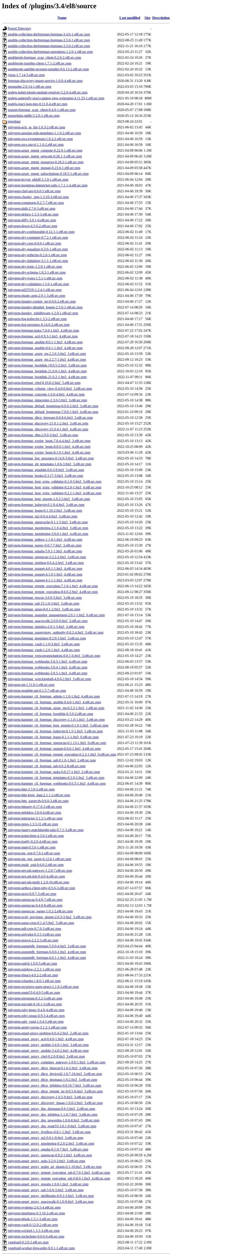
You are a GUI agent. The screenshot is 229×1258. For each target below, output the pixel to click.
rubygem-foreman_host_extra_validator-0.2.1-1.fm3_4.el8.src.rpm (54, 493)
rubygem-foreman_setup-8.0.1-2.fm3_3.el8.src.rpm (44, 609)
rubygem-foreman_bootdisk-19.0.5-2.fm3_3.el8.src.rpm (47, 365)
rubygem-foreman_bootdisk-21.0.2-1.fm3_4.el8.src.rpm (47, 377)
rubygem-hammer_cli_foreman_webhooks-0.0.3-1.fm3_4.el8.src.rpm (57, 783)
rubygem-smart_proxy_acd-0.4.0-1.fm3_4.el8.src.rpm (46, 1039)
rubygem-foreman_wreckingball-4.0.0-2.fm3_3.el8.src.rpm (49, 679)
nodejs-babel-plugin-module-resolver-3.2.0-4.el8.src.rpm (47, 92)
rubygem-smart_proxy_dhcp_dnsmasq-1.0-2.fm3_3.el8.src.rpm (52, 1080)
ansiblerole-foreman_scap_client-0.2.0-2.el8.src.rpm (44, 57)
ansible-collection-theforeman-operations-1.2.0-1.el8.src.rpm (50, 52)
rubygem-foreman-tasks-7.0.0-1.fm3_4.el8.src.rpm (43, 330)
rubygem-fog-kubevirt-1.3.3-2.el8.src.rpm (37, 319)
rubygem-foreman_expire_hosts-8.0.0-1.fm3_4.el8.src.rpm (49, 447)
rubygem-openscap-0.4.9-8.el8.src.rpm (35, 905)
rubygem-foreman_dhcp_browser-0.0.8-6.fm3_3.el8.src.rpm (50, 417)
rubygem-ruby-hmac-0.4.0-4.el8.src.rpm (36, 1010)
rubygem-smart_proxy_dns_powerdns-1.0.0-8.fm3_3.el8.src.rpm (53, 1120)
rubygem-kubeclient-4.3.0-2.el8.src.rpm (36, 836)
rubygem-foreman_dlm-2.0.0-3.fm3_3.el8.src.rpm (43, 435)
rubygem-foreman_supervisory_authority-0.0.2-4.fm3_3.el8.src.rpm (55, 632)
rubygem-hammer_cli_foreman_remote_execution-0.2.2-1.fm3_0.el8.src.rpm (62, 754)
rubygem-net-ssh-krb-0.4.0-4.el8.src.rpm (36, 876)
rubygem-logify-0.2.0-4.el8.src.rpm (32, 841)
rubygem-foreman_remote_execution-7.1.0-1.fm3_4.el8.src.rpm (53, 586)
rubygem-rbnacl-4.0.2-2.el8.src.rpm (33, 975)
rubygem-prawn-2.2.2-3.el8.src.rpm (33, 940)
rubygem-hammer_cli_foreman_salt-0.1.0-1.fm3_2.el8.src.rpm (52, 760)
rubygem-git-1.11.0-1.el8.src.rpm (31, 685)
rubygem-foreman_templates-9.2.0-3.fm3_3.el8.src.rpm (47, 638)
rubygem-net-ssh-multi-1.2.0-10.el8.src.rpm (38, 882)
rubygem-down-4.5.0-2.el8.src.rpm (32, 226)
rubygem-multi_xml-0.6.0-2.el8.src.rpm (36, 865)
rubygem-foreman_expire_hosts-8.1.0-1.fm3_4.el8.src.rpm (49, 452)
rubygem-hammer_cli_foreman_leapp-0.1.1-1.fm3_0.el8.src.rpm (53, 737)
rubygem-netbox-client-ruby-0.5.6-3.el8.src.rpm (41, 888)
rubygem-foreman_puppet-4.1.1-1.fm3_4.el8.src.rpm (45, 580)
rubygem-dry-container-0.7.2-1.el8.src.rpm (38, 237)
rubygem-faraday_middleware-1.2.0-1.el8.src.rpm (43, 313)
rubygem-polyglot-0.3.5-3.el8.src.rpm (34, 934)
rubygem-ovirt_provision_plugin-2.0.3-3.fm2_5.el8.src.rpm (49, 917)
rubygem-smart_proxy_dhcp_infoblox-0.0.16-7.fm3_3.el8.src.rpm (54, 1085)
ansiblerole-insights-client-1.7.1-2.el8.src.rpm (39, 63)
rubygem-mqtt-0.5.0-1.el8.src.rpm (31, 847)
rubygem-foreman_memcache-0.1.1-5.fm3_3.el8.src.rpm (48, 522)
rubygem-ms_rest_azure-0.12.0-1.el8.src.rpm (39, 859)
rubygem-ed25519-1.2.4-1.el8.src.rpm (34, 290)
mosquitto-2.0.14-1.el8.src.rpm (29, 86)
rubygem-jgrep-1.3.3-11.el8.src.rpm (33, 824)
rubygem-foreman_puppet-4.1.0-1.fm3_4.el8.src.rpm (45, 574)
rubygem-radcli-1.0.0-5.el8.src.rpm (32, 963)
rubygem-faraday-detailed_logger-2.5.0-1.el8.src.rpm (45, 307)
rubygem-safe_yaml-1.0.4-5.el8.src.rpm (36, 1021)
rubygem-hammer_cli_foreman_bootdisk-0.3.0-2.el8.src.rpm (50, 714)
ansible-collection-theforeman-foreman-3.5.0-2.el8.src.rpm (49, 46)
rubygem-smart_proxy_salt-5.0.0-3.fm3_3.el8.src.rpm (45, 1190)
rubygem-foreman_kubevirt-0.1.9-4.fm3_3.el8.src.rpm (46, 505)
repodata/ (14, 121)
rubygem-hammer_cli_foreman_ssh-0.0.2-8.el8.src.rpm (46, 766)
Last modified (129, 18)
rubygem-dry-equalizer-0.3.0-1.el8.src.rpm (38, 249)
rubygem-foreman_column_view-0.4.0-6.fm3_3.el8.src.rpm (50, 388)
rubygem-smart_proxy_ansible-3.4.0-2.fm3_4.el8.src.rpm (48, 1051)
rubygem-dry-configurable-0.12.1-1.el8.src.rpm (41, 232)
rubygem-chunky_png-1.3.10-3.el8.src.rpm (38, 197)
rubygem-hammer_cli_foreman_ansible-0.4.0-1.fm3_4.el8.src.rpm (54, 702)
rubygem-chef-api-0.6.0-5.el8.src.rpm (34, 191)
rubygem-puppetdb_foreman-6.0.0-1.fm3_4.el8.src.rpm (47, 952)
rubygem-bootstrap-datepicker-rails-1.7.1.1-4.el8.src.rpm (47, 185)
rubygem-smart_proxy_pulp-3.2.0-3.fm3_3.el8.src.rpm (46, 1161)
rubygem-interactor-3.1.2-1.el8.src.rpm (35, 818)
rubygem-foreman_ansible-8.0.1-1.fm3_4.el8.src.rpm (45, 342)
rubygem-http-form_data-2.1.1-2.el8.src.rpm (39, 795)
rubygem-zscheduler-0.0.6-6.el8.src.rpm (36, 1236)
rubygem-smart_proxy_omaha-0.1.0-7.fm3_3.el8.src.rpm (48, 1149)
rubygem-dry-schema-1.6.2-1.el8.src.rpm (37, 272)
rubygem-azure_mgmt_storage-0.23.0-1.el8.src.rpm (44, 168)
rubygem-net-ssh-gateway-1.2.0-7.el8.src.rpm (40, 870)
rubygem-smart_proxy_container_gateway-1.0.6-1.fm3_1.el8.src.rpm (56, 1062)
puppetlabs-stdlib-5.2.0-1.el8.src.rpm (33, 115)
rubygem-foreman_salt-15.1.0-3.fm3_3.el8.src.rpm (43, 603)
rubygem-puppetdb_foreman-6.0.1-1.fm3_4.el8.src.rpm (47, 958)
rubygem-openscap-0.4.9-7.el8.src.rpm (35, 900)
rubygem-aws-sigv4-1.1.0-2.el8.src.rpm (36, 145)
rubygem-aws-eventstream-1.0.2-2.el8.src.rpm (40, 139)
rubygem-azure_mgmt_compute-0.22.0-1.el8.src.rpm (45, 150)
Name (61, 18)
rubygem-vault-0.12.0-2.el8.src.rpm (33, 1225)
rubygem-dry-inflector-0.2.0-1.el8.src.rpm (37, 255)
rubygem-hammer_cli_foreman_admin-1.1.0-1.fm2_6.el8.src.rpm (54, 696)
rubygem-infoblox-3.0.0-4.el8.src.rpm (34, 812)
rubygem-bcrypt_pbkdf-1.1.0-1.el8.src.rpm (38, 179)
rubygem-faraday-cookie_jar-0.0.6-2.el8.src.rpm (42, 301)
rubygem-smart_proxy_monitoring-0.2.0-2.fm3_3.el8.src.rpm (51, 1143)
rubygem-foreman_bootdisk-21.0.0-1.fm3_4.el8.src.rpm (47, 371)
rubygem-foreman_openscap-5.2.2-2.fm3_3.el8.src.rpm (47, 557)
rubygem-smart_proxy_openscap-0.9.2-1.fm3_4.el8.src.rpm (50, 1155)
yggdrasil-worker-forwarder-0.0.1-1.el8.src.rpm (41, 1248)
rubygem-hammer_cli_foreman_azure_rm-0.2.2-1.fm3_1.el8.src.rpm (56, 708)
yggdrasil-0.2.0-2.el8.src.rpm (28, 1242)
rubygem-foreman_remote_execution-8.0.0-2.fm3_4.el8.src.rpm (53, 592)
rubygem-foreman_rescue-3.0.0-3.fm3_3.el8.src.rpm (45, 598)
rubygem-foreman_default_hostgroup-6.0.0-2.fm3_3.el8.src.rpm (53, 406)
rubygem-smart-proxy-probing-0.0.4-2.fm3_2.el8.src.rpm (48, 1033)
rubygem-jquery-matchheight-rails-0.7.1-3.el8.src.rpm (45, 830)
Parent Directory (19, 28)
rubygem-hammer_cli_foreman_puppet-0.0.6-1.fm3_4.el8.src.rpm (54, 749)
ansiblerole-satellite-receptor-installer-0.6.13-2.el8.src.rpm (48, 69)
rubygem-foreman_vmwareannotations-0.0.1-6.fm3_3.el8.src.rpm (54, 656)
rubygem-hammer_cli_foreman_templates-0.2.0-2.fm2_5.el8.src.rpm (56, 778)
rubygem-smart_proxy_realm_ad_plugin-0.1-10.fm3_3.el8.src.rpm (55, 1167)
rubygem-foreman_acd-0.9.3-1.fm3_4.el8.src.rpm (43, 336)
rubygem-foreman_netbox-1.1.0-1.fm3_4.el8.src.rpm (45, 539)
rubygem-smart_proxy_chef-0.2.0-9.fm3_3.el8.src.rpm (46, 1056)
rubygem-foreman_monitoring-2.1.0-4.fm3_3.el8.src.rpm (48, 528)
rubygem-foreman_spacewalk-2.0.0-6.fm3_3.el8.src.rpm (47, 621)
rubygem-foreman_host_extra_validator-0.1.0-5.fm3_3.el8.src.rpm (54, 481)
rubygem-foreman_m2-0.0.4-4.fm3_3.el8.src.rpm (42, 516)
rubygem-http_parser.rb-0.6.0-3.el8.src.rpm (38, 801)
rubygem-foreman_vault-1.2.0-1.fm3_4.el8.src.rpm (44, 650)
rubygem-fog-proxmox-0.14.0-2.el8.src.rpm (39, 325)
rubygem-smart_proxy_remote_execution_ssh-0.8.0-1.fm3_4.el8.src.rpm (59, 1178)
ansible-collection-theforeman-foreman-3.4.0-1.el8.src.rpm (49, 34)
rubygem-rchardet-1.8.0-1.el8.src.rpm (34, 981)
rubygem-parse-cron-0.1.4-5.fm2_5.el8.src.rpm (41, 923)
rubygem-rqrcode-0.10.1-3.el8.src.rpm (35, 1004)
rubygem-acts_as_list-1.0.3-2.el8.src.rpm (36, 127)
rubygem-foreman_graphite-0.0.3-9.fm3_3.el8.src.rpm (46, 470)
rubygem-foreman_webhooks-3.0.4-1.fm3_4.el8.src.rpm (47, 667)
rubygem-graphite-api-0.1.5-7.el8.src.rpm (37, 690)
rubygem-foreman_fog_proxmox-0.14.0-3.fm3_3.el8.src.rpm (51, 458)
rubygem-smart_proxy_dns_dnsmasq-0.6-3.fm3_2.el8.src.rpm (51, 1109)
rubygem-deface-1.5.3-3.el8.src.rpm (33, 214)
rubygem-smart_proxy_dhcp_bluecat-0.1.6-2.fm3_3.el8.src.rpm (53, 1068)
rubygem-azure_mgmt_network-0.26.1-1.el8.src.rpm (45, 156)
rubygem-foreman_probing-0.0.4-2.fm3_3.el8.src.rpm (46, 563)
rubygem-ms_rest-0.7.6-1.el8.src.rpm (34, 853)
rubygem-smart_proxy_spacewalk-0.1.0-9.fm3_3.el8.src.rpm (50, 1201)
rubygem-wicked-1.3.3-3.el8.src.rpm (33, 1231)
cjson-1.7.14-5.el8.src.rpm (26, 75)
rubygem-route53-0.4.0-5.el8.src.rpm (34, 992)
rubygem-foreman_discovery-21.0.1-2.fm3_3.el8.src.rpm (48, 423)
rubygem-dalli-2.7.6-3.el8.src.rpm (31, 208)
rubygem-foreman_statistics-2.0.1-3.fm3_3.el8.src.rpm (46, 627)
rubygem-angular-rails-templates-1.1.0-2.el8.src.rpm (44, 133)
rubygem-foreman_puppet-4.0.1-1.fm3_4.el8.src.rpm (45, 568)
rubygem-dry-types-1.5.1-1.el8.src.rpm (35, 278)
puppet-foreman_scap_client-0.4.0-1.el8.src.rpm (41, 110)
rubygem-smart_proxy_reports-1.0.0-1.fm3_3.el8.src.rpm (48, 1184)
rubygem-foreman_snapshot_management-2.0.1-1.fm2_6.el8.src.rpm (56, 615)
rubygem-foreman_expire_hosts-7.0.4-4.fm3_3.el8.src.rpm (49, 441)
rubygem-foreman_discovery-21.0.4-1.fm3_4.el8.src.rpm (48, 429)
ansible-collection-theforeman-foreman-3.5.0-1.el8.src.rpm (49, 40)
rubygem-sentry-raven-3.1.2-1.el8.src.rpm (37, 1027)
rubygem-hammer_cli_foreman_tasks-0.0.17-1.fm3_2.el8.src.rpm (54, 772)
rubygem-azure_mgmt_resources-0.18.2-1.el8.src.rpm (45, 162)
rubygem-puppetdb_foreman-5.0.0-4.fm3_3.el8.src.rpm (47, 946)
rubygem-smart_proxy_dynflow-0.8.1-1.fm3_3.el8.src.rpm (49, 1132)
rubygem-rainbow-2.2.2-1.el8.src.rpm (34, 969)
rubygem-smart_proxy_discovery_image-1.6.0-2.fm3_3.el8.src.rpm (55, 1103)
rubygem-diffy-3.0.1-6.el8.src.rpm (32, 220)
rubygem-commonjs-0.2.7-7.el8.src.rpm (36, 203)
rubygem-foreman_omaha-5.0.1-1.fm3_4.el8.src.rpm (45, 551)
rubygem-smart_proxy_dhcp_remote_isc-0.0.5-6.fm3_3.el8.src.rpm (55, 1091)
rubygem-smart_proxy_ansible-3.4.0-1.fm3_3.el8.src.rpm (48, 1045)
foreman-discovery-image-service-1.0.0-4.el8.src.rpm (45, 81)
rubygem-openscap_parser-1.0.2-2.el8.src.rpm (40, 911)
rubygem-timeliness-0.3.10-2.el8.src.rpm (36, 1213)
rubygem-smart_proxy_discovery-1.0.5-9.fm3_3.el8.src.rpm (50, 1097)
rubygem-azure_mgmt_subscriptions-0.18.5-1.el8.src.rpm (48, 174)
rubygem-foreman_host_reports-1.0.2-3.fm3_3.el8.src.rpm (49, 499)
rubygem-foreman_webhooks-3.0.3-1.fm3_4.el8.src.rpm (47, 661)
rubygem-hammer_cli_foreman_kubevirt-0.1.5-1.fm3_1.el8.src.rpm (55, 731)
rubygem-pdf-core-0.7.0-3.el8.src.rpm (34, 929)
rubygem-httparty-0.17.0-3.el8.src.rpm (35, 807)
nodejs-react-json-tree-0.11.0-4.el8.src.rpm (37, 104)
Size (147, 18)
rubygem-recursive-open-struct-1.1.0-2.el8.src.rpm (43, 987)
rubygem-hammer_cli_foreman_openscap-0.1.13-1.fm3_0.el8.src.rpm (57, 743)
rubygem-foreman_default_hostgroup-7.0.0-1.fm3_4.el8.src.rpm (53, 412)
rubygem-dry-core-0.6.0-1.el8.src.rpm (34, 243)
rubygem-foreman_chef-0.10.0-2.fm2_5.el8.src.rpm (44, 383)
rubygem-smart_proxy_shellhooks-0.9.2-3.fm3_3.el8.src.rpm (51, 1196)
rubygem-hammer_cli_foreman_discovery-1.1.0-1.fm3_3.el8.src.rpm (56, 719)
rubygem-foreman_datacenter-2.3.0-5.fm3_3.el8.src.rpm (47, 400)
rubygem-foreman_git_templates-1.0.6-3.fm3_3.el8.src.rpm (49, 464)
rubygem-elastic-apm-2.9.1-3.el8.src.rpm (36, 296)
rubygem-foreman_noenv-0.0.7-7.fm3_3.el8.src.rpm (44, 545)
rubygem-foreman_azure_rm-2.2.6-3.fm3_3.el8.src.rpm (47, 354)
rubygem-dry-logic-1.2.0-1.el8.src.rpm (35, 266)
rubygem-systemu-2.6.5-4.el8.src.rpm (34, 1207)
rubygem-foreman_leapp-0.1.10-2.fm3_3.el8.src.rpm (45, 510)
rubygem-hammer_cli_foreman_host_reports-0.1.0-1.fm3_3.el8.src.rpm (58, 725)
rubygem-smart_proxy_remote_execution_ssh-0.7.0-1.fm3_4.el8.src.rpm (59, 1172)
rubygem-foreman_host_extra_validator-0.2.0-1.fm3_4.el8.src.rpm (54, 487)
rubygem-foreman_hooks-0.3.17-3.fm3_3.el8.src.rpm (45, 476)
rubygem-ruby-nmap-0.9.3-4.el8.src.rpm (36, 1016)
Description (161, 18)
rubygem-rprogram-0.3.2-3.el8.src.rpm (35, 998)
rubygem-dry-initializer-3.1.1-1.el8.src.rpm (38, 261)
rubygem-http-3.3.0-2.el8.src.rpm (31, 789)
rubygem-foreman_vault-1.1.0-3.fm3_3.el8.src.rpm (44, 644)
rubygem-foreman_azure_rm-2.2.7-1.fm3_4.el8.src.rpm (47, 359)
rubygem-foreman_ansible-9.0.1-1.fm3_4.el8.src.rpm (45, 348)
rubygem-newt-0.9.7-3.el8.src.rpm (32, 894)
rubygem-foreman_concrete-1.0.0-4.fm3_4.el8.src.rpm (46, 394)
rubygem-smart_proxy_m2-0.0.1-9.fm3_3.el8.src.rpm (45, 1138)
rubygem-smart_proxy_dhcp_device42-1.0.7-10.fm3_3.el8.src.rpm (55, 1074)
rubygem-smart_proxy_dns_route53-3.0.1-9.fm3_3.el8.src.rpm (52, 1126)
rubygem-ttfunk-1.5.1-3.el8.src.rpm (32, 1219)
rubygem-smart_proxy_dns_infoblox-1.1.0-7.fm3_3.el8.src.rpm (52, 1114)
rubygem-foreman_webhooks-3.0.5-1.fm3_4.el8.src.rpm (47, 673)
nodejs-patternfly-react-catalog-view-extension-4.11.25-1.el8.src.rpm (56, 98)
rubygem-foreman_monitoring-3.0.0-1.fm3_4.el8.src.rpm (48, 534)
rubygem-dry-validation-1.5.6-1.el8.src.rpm (38, 284)
